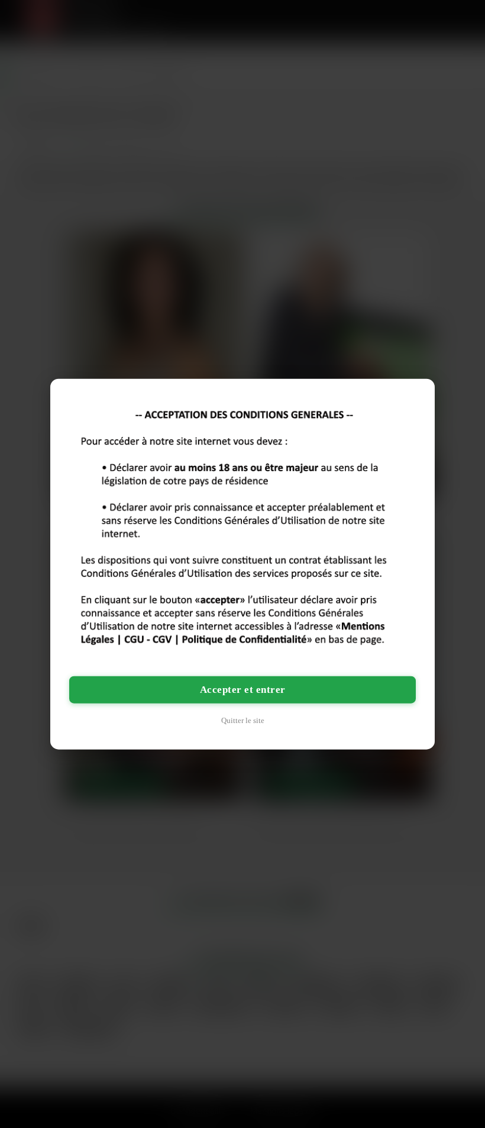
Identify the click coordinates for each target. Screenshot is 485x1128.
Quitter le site (242, 719)
